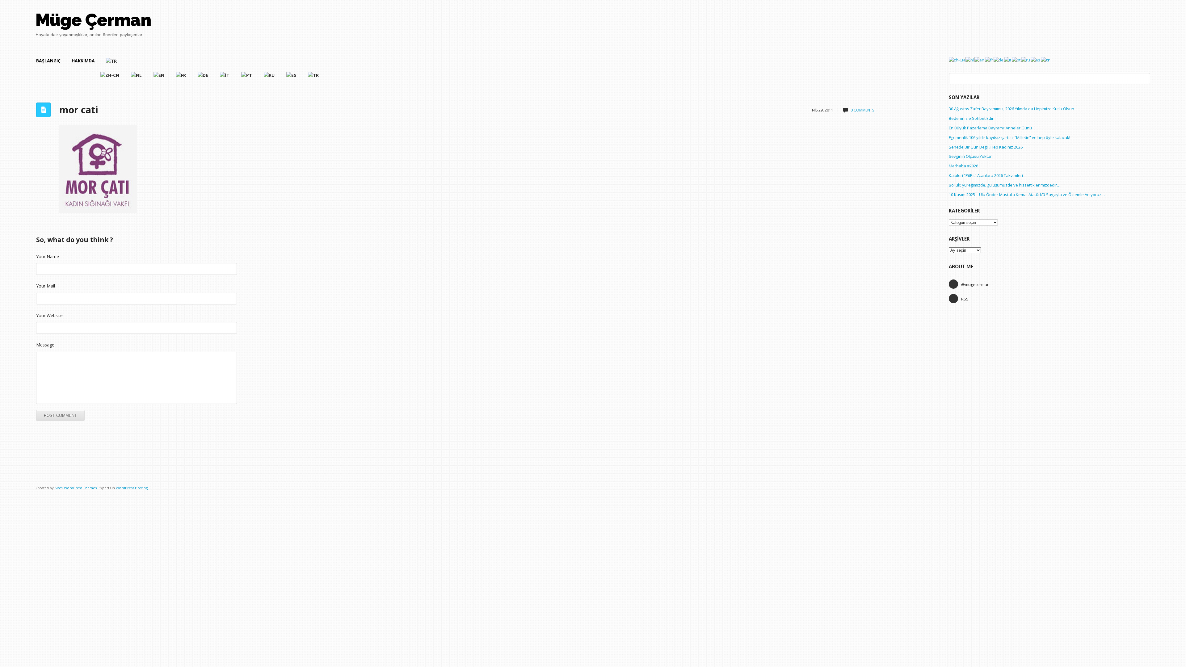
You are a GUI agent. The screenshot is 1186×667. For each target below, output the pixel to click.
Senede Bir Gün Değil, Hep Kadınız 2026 (986, 147)
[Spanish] (291, 78)
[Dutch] (136, 78)
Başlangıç (48, 61)
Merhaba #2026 (963, 166)
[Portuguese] (247, 78)
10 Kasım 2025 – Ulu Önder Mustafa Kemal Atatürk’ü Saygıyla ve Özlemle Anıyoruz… (1027, 194)
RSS (965, 299)
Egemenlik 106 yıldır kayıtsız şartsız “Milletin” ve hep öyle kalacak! (1009, 137)
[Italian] (225, 78)
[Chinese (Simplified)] (110, 78)
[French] (181, 78)
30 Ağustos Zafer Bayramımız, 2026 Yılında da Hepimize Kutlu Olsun (1011, 108)
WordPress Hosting (132, 487)
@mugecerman (975, 284)
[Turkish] (212, 64)
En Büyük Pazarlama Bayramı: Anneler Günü (990, 128)
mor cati (78, 109)
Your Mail (45, 286)
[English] (159, 78)
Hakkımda (83, 61)
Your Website (49, 315)
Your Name (47, 256)
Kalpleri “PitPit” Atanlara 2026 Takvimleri (986, 175)
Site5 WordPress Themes (76, 487)
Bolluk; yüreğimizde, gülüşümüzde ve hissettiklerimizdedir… (1004, 185)
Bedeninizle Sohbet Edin (972, 118)
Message (45, 345)
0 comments (862, 110)
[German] (203, 78)
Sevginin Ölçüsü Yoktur (970, 156)
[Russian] (269, 78)
